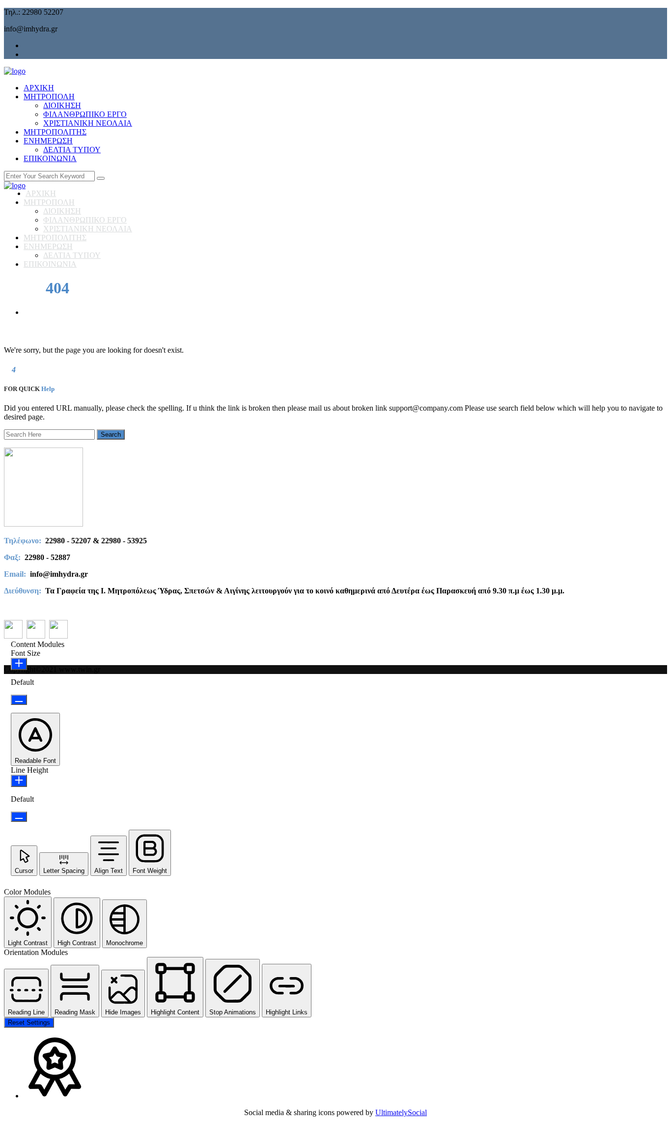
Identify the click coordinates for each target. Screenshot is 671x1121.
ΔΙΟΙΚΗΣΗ (62, 105)
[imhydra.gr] (15, 71)
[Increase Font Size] (19, 664)
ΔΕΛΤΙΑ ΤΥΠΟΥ (72, 149)
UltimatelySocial (401, 1112)
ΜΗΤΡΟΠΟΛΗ (49, 96)
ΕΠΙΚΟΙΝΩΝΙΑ (50, 158)
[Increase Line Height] (19, 781)
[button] (35, 739)
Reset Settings (29, 1022)
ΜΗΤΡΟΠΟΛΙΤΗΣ (55, 132)
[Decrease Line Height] (19, 817)
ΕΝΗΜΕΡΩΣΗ (48, 141)
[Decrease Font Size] (19, 700)
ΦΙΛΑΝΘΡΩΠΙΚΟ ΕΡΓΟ (85, 114)
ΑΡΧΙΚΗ (39, 88)
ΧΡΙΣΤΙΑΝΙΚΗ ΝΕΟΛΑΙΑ (87, 123)
